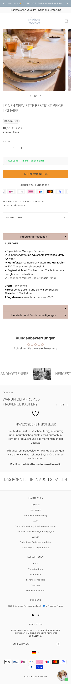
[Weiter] (67, 3)
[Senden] (58, 644)
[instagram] (38, 615)
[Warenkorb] (66, 21)
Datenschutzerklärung (35, 515)
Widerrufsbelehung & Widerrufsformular (35, 526)
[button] (35, 236)
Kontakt (36, 505)
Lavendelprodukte (35, 580)
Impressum (35, 510)
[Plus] (21, 148)
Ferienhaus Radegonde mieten (35, 542)
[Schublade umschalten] (5, 21)
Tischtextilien (35, 569)
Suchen (35, 537)
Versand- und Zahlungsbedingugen (35, 531)
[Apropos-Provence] (35, 21)
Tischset (33, 270)
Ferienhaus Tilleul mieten (35, 547)
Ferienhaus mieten (35, 590)
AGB (35, 521)
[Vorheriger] (3, 3)
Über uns (35, 585)
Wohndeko (35, 574)
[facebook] (33, 615)
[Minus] (6, 148)
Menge (7, 141)
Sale (35, 564)
